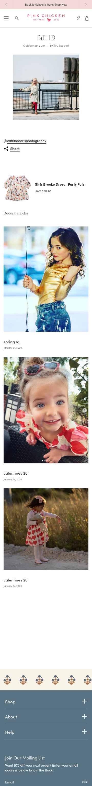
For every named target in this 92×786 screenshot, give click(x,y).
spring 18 (11, 341)
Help (9, 732)
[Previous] (6, 4)
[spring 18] (46, 279)
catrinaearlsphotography (26, 140)
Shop (10, 702)
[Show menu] (6, 18)
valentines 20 (16, 473)
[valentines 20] (46, 410)
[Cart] (87, 18)
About (11, 717)
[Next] (86, 4)
